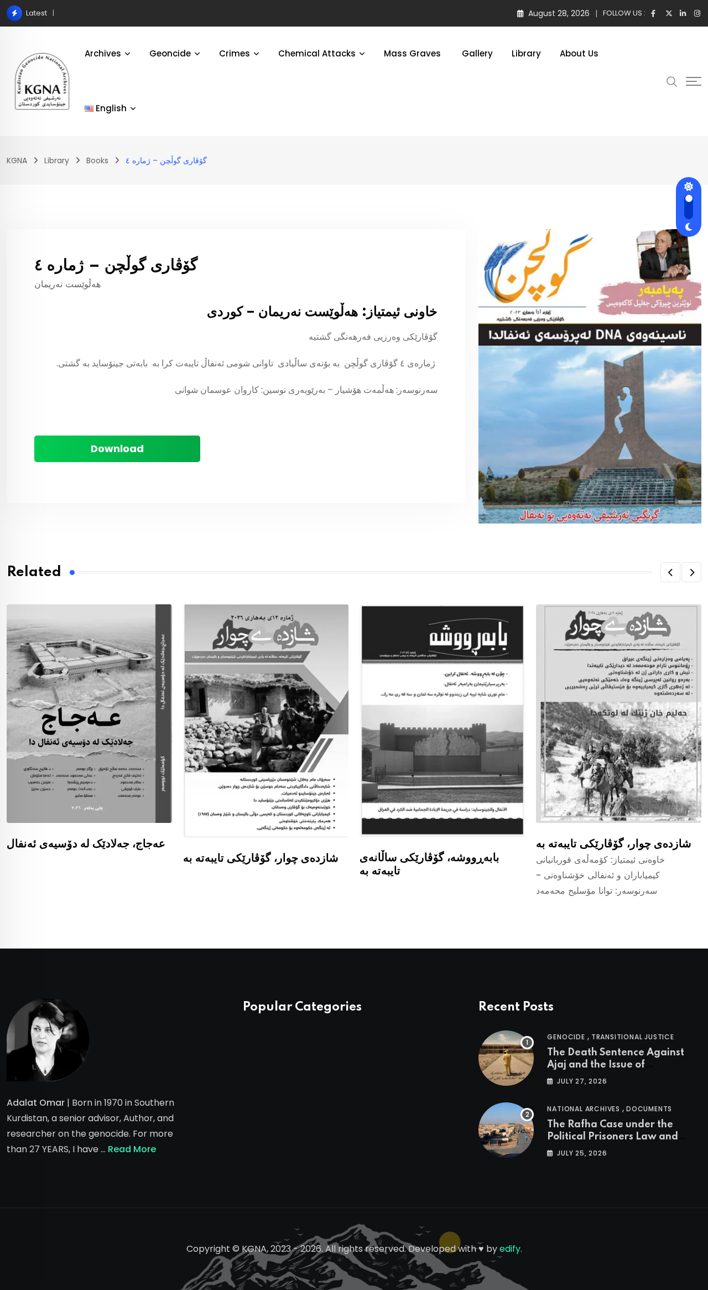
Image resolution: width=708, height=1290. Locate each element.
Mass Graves (413, 53)
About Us (579, 53)
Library (526, 53)
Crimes (234, 53)
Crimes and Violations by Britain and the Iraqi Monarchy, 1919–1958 (188, 13)
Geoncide (170, 53)
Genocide (566, 1037)
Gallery (477, 53)
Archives (103, 53)
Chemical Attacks (317, 53)
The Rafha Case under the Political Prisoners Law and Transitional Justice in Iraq (612, 1137)
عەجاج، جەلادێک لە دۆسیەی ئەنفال (86, 844)
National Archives (583, 1108)
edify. (510, 1248)
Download (117, 448)
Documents (649, 1108)
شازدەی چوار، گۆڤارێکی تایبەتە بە (261, 858)
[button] (670, 572)
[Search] (672, 81)
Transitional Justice (632, 1037)
